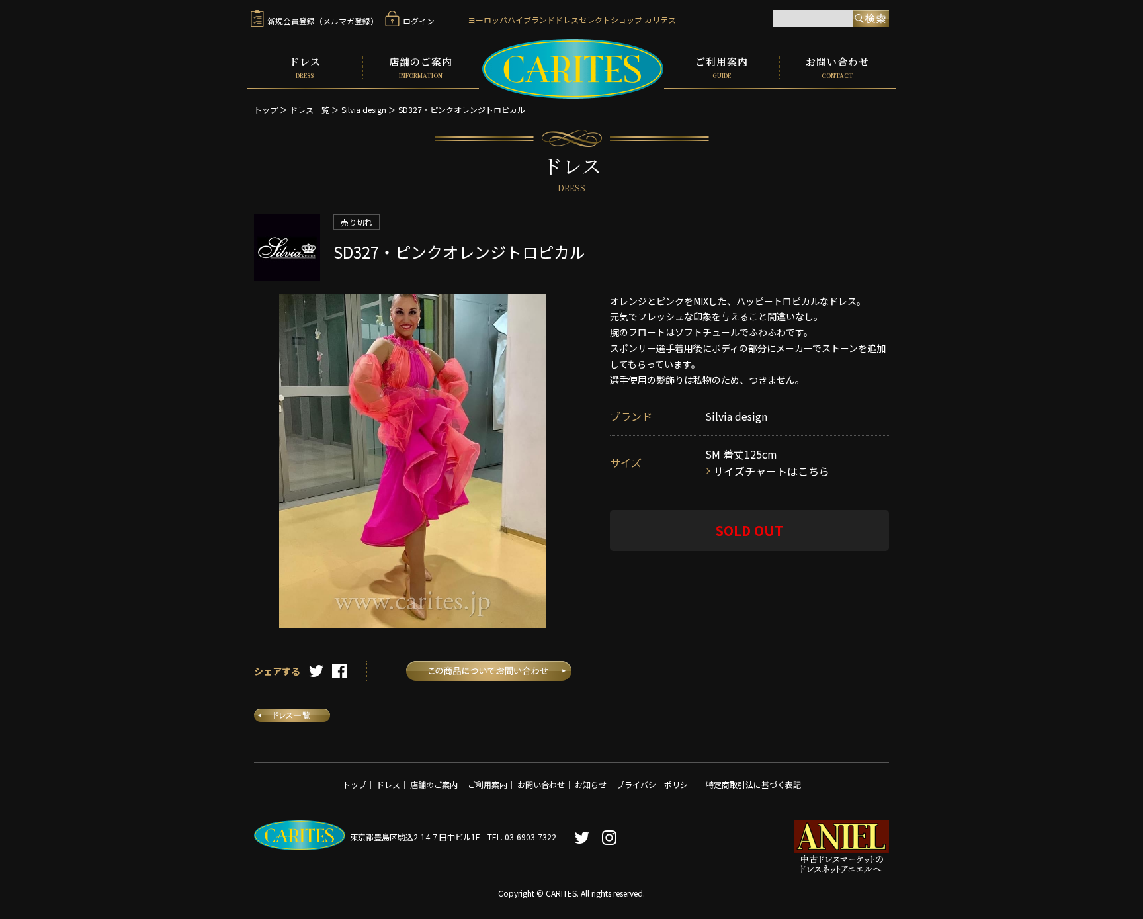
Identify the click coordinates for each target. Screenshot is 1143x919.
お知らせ (591, 784)
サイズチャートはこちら (771, 471)
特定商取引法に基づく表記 (753, 784)
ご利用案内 (721, 67)
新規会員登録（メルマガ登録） (322, 20)
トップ (266, 109)
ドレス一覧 (309, 109)
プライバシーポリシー (656, 784)
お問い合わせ (837, 67)
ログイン (419, 20)
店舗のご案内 (420, 67)
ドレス (305, 67)
